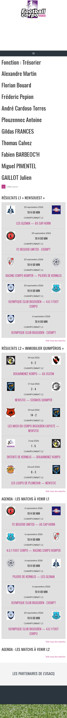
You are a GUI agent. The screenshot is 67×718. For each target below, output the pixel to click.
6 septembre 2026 (41, 316)
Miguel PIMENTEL (19, 166)
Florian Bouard (16, 85)
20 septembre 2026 (33, 207)
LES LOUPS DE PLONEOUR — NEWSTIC (33, 483)
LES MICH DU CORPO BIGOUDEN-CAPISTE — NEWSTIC (33, 428)
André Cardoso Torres (24, 108)
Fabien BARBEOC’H (21, 154)
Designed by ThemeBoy (11, 709)
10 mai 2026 (33, 409)
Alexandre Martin (19, 73)
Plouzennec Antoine (22, 119)
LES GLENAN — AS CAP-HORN (33, 223)
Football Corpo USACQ (34, 37)
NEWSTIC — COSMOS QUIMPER (33, 400)
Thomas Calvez (17, 142)
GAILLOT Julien (16, 177)
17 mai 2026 (33, 383)
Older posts (10, 186)
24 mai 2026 (33, 357)
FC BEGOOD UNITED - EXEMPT (34, 249)
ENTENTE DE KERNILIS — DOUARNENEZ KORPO (33, 457)
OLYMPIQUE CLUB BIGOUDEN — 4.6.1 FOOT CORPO (33, 304)
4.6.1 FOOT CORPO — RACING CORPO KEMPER (34, 550)
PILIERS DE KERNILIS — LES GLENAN (34, 576)
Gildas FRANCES (18, 131)
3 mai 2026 (33, 440)
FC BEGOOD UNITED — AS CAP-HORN (33, 524)
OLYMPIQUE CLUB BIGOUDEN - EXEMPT (33, 332)
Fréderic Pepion (18, 96)
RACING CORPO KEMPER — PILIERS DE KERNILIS (34, 275)
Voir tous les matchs (55, 340)
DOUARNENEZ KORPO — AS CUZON (33, 373)
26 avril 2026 (33, 466)
